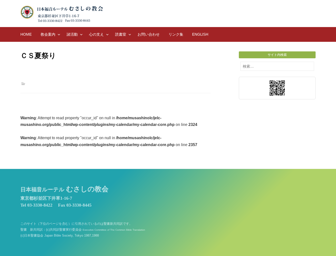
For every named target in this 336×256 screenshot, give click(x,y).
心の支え (96, 34)
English (200, 34)
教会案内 (48, 34)
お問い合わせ (148, 34)
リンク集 (175, 34)
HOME (26, 34)
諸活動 (72, 34)
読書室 (120, 34)
